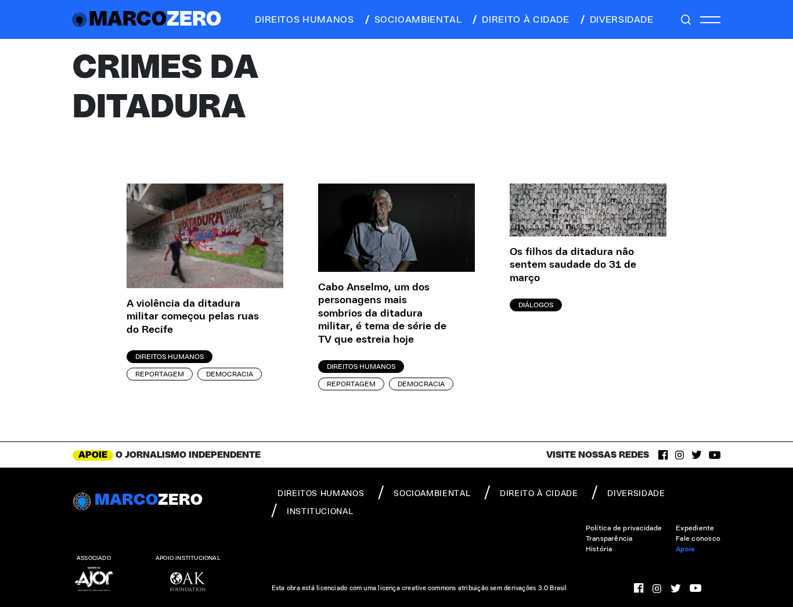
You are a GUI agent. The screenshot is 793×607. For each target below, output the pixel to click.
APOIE (92, 454)
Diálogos (535, 304)
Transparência (609, 538)
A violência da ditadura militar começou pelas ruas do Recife (193, 317)
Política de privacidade (624, 528)
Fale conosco (698, 538)
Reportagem (159, 374)
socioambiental (418, 19)
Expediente (695, 528)
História (599, 548)
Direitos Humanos (169, 356)
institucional (320, 512)
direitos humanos (304, 19)
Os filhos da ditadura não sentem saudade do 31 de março (573, 265)
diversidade (622, 19)
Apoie (685, 548)
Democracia (229, 374)
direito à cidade (525, 19)
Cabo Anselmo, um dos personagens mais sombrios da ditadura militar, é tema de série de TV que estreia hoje (382, 313)
